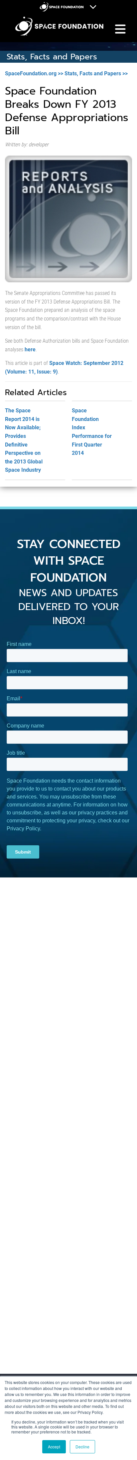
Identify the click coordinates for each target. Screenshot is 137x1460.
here (30, 349)
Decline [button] (82, 1446)
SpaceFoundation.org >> (34, 73)
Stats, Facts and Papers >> (96, 73)
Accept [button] (54, 1446)
